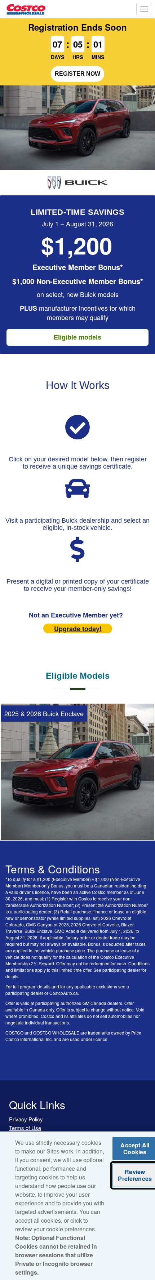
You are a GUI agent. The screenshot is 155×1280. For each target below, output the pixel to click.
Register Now (77, 74)
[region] (77, 1205)
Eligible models (77, 337)
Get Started (77, 823)
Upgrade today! (78, 628)
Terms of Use (25, 1127)
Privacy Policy (26, 1119)
